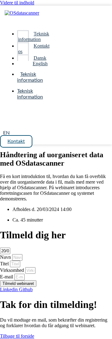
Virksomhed (12, 270)
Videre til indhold (17, 2)
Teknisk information (33, 36)
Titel (5, 263)
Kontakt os (33, 48)
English (40, 63)
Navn (6, 257)
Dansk (40, 58)
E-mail (7, 276)
